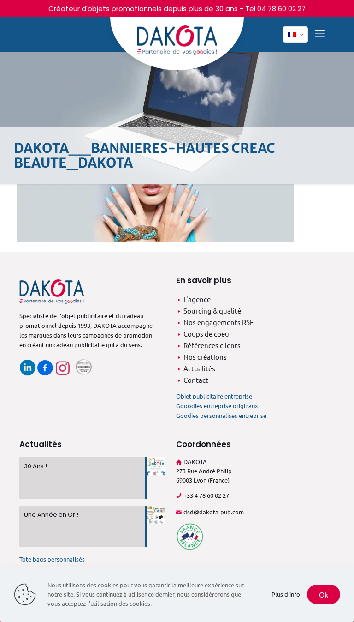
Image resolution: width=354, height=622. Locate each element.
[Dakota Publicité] (177, 43)
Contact (195, 379)
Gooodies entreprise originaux (217, 406)
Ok (323, 594)
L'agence (197, 299)
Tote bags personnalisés (52, 559)
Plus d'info (285, 594)
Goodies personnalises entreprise (221, 415)
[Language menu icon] (295, 34)
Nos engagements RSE (218, 322)
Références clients (212, 345)
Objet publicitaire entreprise (214, 396)
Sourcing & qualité (212, 310)
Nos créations (205, 356)
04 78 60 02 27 (281, 8)
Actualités (199, 368)
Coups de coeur (207, 333)
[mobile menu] (320, 33)
